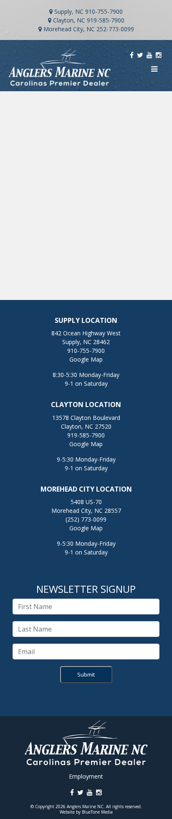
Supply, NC (68, 11)
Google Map (86, 359)
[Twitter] (140, 55)
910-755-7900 (104, 11)
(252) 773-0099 (86, 519)
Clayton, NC (69, 20)
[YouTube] (149, 55)
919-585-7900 (105, 20)
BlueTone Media (97, 812)
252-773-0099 (115, 29)
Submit (86, 674)
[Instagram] (158, 55)
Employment (86, 776)
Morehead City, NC (69, 29)
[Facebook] (131, 55)
